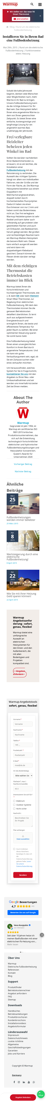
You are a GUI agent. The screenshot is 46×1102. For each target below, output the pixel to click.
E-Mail (16, 761)
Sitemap (12, 999)
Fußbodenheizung (16, 170)
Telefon (16, 740)
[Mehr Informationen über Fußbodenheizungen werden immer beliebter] (23, 503)
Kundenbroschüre (17, 1020)
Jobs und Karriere (16, 1053)
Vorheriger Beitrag (23, 464)
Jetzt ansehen (22, 19)
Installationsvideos (17, 1023)
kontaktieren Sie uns (17, 374)
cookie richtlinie (15, 1041)
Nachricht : (17, 813)
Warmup (12, 963)
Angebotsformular (17, 1026)
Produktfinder (15, 987)
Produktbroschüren (17, 1017)
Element (34, 295)
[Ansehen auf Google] (9, 926)
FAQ (10, 996)
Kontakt (12, 972)
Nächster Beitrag (23, 471)
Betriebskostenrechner (19, 990)
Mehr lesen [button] (12, 944)
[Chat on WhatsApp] (41, 1094)
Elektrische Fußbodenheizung (22, 966)
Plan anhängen (19, 830)
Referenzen (13, 969)
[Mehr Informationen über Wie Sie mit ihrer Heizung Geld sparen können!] (23, 579)
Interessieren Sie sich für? (22, 795)
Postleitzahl (18, 750)
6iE (17, 295)
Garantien (13, 1050)
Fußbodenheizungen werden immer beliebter (21, 519)
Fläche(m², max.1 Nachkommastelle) (20, 782)
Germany (16, 1075)
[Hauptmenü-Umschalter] (40, 4)
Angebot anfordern (17, 993)
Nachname (18, 730)
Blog (12, 26)
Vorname (17, 719)
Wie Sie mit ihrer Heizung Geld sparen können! (21, 595)
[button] (32, 4)
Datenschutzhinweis (18, 1038)
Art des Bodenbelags (21, 771)
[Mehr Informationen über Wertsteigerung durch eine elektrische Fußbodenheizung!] (23, 540)
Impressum (13, 1035)
